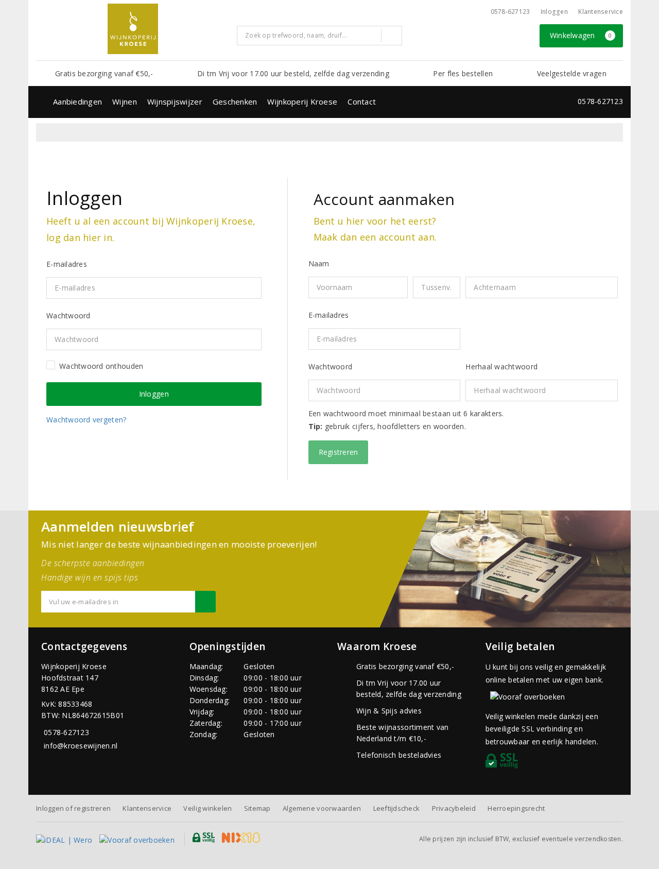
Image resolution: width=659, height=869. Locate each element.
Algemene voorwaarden (322, 808)
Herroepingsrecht (516, 808)
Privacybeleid (454, 808)
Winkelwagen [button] (581, 35)
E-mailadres (328, 315)
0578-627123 (510, 11)
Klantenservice (600, 11)
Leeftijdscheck (396, 808)
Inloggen (554, 11)
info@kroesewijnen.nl (80, 746)
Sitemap (257, 808)
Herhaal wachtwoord (501, 366)
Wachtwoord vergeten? (86, 419)
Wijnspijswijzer (174, 101)
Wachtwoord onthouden (101, 366)
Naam (319, 263)
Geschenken (235, 101)
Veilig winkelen (207, 808)
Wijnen (124, 101)
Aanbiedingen (77, 101)
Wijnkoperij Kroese (302, 101)
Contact (362, 101)
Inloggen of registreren (73, 808)
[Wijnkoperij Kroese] (133, 29)
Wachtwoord (330, 366)
